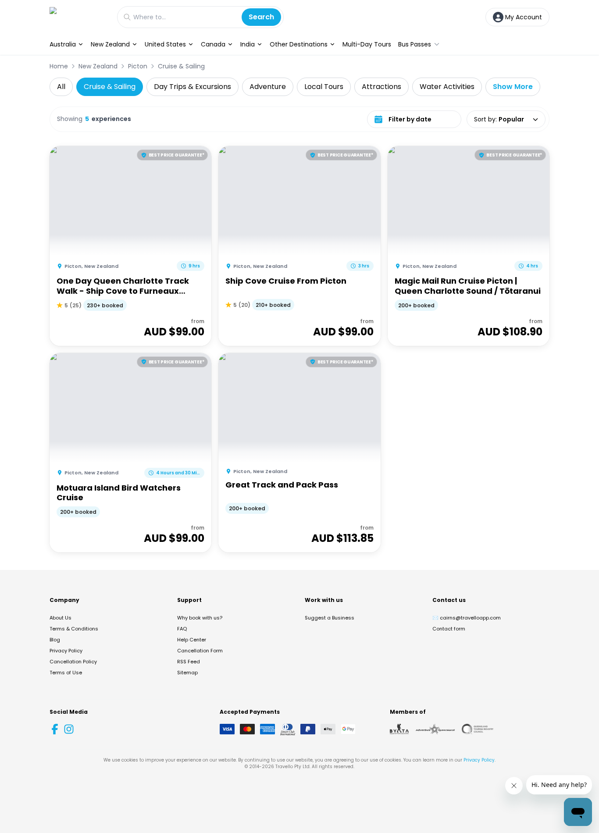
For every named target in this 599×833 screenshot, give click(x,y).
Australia (63, 44)
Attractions (381, 87)
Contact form (448, 628)
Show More (513, 87)
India (247, 44)
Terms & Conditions (74, 628)
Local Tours (323, 87)
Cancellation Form (200, 650)
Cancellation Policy (73, 661)
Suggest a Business (329, 617)
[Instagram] (69, 729)
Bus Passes (414, 44)
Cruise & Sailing (181, 66)
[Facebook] (55, 729)
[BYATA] (399, 729)
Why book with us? (199, 617)
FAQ (182, 628)
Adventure (268, 87)
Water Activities (447, 87)
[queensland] (477, 729)
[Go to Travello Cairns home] (79, 17)
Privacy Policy (66, 650)
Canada (213, 44)
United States (165, 44)
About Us (60, 617)
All (61, 87)
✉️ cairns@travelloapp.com (466, 617)
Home (59, 66)
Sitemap (187, 672)
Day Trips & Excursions (192, 87)
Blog (55, 639)
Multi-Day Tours (366, 44)
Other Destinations (299, 44)
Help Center (191, 639)
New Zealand (110, 44)
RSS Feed (188, 661)
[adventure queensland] (435, 729)
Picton (137, 66)
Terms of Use (66, 672)
